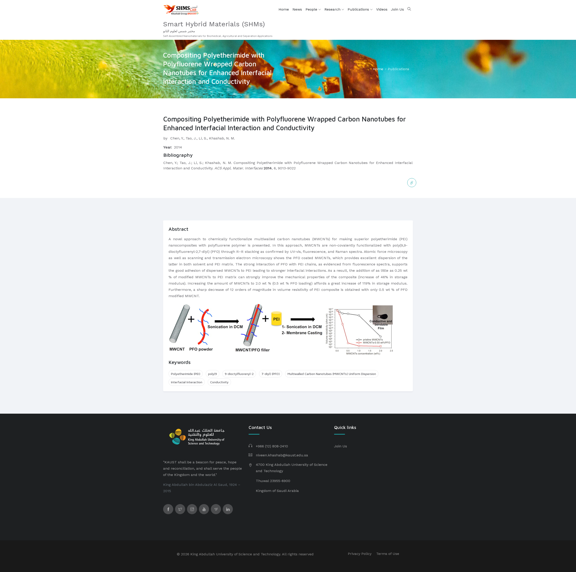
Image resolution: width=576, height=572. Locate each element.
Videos (381, 9)
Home (284, 9)
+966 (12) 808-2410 (272, 446)
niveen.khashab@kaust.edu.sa (282, 455)
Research (333, 9)
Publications (359, 9)
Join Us (397, 9)
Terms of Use (387, 554)
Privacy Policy (359, 554)
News (297, 9)
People (312, 9)
